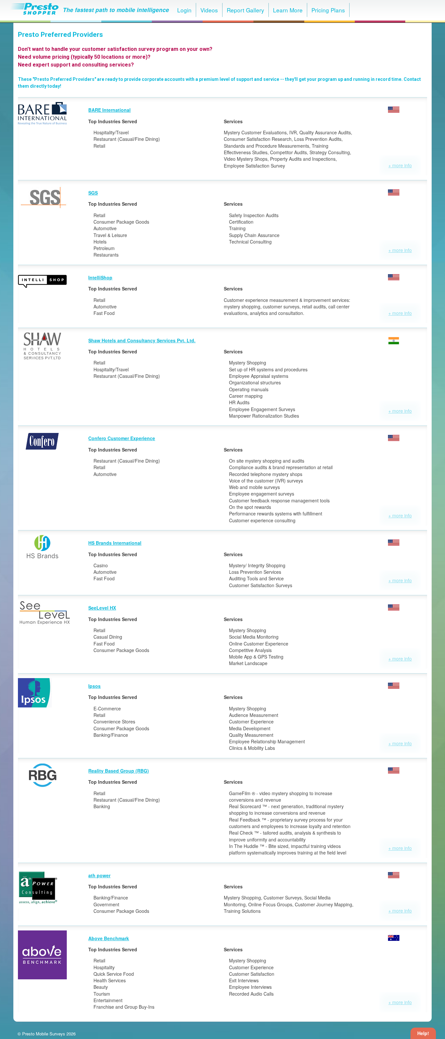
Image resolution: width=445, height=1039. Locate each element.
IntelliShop (100, 277)
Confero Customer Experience (121, 438)
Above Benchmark (108, 938)
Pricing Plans (328, 10)
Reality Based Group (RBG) (118, 770)
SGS (93, 192)
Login (184, 10)
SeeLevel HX (102, 607)
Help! (423, 1033)
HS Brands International (114, 543)
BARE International (109, 110)
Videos (209, 10)
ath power (99, 875)
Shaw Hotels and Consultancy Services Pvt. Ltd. (141, 340)
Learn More (288, 10)
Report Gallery (245, 10)
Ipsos (94, 686)
